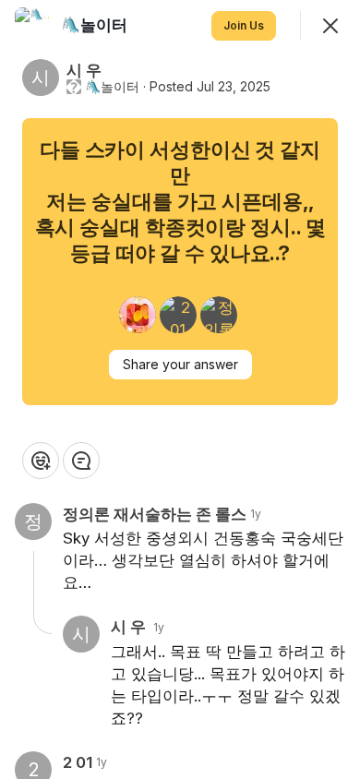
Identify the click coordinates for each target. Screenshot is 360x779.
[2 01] (178, 314)
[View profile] (33, 25)
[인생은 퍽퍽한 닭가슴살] (137, 314)
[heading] (96, 25)
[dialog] (180, 389)
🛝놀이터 (112, 86)
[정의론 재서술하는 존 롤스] (218, 314)
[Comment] (81, 460)
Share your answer (180, 364)
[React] (40, 460)
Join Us (243, 25)
